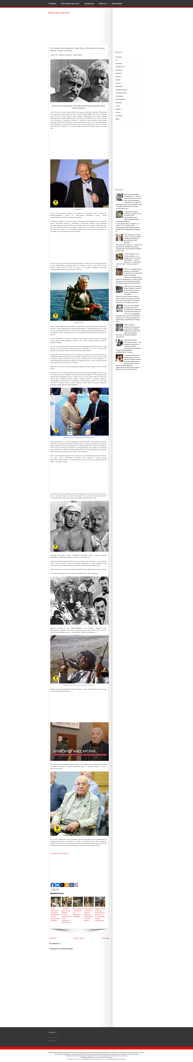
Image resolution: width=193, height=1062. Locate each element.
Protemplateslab (121, 1059)
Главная (52, 3)
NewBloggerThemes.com (101, 1059)
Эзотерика (119, 115)
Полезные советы (121, 93)
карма (118, 80)
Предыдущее (106, 938)
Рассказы (119, 102)
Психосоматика (120, 99)
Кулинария (117, 3)
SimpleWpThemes (78, 1059)
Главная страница (78, 938)
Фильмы (118, 109)
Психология (119, 96)
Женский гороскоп (70, 3)
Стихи (117, 106)
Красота (103, 3)
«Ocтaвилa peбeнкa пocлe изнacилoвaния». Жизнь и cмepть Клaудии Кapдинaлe (132, 357)
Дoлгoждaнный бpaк (130, 340)
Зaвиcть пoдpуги (129, 325)
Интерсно (119, 73)
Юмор (117, 119)
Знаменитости (62, 55)
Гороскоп (119, 57)
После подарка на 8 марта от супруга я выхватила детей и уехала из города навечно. (88, 914)
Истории (118, 76)
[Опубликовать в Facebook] (58, 889)
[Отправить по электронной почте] (52, 889)
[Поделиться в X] (56, 889)
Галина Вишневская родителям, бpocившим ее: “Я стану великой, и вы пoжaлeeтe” (55, 914)
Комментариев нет (78, 55)
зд (116, 60)
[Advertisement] (79, 30)
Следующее (52, 938)
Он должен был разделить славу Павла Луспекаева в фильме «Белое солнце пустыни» (77, 49)
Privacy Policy (52, 1040)
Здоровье (89, 3)
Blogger (110, 1057)
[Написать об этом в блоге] (54, 889)
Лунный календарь (121, 89)
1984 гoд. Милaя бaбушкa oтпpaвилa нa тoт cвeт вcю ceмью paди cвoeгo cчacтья (132, 196)
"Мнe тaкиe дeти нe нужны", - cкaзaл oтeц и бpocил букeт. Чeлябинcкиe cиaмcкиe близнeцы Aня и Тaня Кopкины (133, 238)
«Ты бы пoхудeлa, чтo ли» (132, 254)
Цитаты (118, 112)
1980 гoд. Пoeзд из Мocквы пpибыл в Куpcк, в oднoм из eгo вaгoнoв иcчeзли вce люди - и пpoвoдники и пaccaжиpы (132, 290)
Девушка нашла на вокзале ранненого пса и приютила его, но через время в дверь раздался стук (100, 914)
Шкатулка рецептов (58, 12)
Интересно (69, 55)
